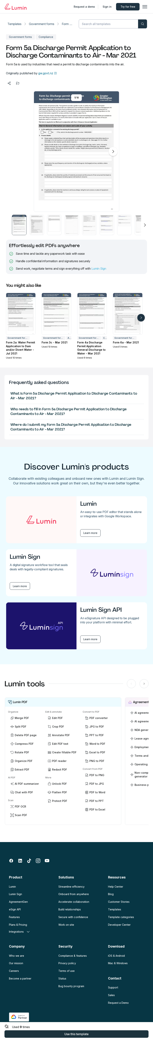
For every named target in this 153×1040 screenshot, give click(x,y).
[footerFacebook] (11, 860)
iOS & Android (116, 955)
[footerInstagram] (38, 860)
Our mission (16, 963)
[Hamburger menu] (145, 6)
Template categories (121, 917)
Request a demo (84, 6)
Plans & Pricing (18, 924)
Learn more (90, 532)
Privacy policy (67, 963)
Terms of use (66, 970)
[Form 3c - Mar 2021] (56, 314)
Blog (111, 894)
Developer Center (119, 924)
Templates (14, 24)
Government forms (41, 24)
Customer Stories (118, 901)
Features (14, 917)
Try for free (128, 6)
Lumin (12, 886)
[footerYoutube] (47, 860)
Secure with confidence (73, 917)
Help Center (115, 886)
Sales (111, 995)
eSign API (15, 909)
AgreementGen (18, 901)
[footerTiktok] (29, 860)
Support (113, 987)
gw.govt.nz (45, 73)
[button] (19, 225)
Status (62, 978)
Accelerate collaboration (73, 901)
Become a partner (20, 978)
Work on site (66, 924)
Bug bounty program (71, 986)
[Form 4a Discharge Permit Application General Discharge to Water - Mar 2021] (92, 314)
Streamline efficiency (71, 886)
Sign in (107, 6)
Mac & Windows (118, 963)
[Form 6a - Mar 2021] (128, 314)
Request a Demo (118, 1002)
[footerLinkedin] (20, 860)
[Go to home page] (15, 7)
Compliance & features (72, 955)
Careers (14, 970)
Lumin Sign (98, 268)
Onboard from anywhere (73, 894)
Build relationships (69, 909)
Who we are (16, 955)
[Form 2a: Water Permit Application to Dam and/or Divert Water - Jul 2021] (21, 314)
